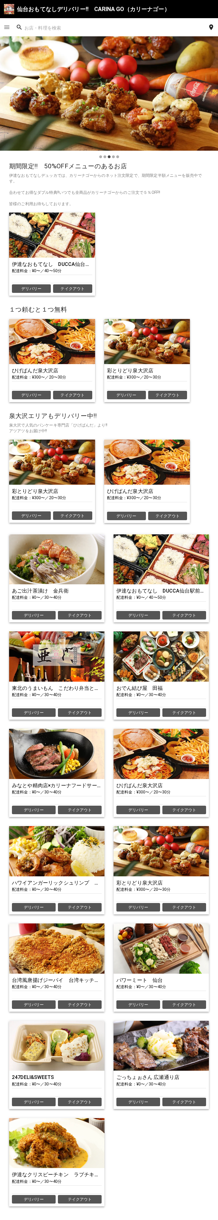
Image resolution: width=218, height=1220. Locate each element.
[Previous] (9, 99)
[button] (109, 93)
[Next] (208, 99)
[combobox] (48, 27)
